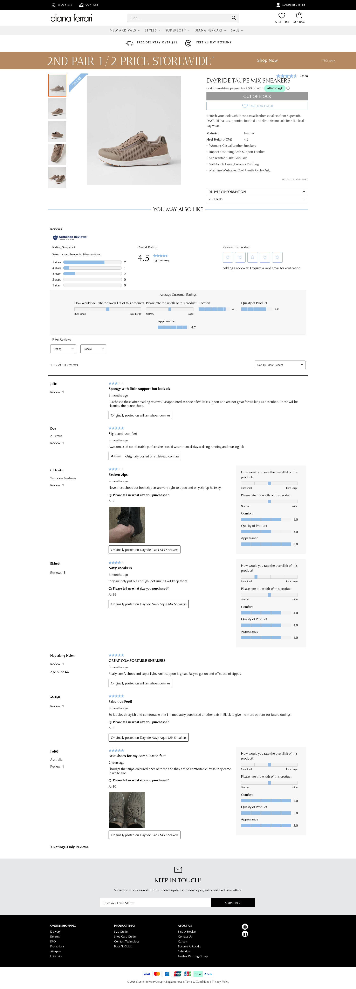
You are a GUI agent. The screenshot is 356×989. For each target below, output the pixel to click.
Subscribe (233, 902)
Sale (235, 30)
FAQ (53, 941)
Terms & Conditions (197, 982)
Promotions (57, 946)
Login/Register (293, 4)
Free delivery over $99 (157, 42)
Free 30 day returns (213, 42)
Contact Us (185, 936)
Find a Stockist (187, 932)
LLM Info (56, 956)
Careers (182, 941)
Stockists (65, 4)
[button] (57, 108)
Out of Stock (257, 96)
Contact (91, 4)
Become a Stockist (189, 946)
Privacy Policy (220, 982)
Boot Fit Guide (123, 946)
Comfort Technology (126, 941)
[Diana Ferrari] (71, 17)
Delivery (55, 932)
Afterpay (55, 951)
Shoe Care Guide (125, 936)
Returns (55, 936)
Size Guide (121, 932)
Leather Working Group (193, 956)
